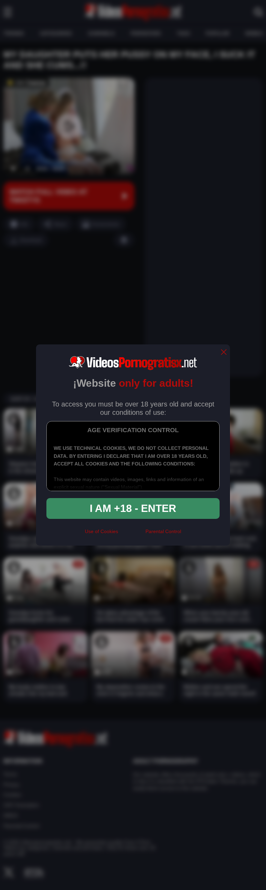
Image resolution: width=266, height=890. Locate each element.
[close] (224, 352)
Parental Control (163, 531)
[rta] (132, 534)
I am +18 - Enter (133, 508)
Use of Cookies (101, 531)
